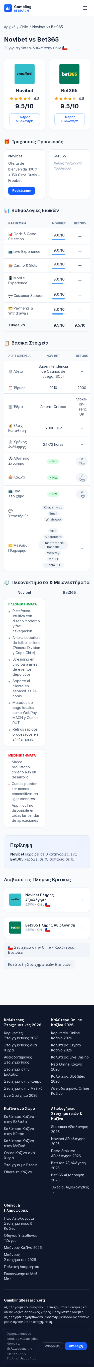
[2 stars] (16, 99)
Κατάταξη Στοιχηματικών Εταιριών (39, 964)
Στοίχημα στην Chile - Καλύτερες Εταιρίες (41, 949)
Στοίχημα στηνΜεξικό (23, 1088)
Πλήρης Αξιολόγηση (25, 119)
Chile (24, 27)
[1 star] (12, 99)
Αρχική (10, 27)
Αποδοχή (76, 1346)
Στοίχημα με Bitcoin (20, 1165)
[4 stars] (25, 99)
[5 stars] (30, 99)
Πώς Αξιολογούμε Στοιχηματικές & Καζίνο (19, 1223)
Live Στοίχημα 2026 (21, 1095)
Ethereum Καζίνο (18, 1172)
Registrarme (21, 190)
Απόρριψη (52, 1346)
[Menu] (85, 8)
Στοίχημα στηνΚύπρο (23, 1081)
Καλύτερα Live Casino (70, 1057)
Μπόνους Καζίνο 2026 (23, 1247)
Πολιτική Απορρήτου (21, 1267)
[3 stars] (21, 99)
